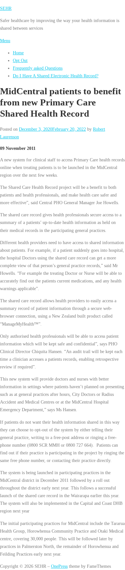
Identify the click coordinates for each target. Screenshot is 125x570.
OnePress (59, 566)
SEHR (6, 8)
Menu (5, 40)
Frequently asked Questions (38, 68)
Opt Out (20, 60)
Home (18, 52)
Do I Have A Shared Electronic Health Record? (55, 75)
